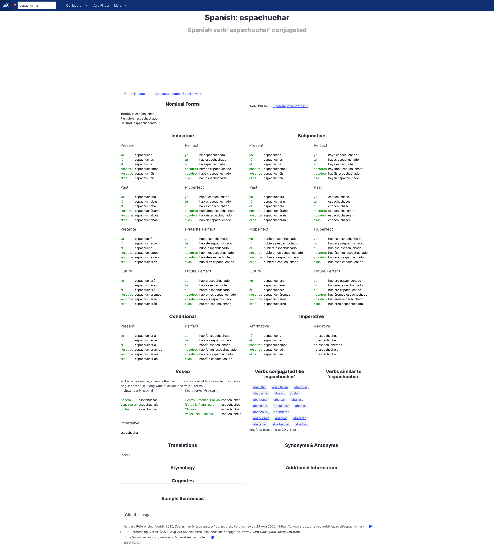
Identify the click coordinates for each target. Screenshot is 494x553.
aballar (296, 399)
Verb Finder (101, 5)
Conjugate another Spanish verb (178, 94)
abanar (300, 406)
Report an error (132, 542)
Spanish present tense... (290, 106)
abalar (294, 393)
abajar (278, 393)
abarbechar (280, 424)
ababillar (259, 387)
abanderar (281, 412)
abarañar (259, 424)
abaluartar (281, 406)
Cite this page (134, 94)
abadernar (260, 393)
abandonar (261, 418)
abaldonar (260, 399)
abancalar (260, 412)
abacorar (300, 387)
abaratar (299, 418)
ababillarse (280, 387)
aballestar (260, 406)
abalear (279, 399)
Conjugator (74, 5)
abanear (281, 418)
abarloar (301, 424)
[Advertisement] (236, 60)
